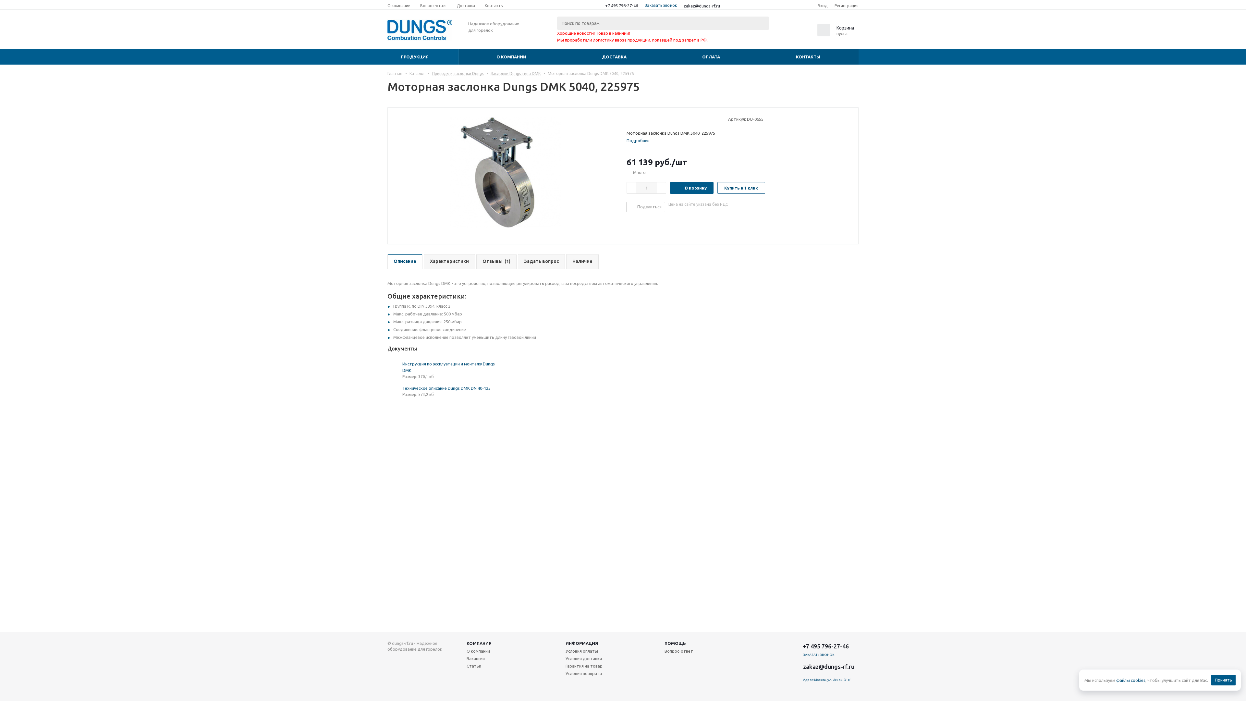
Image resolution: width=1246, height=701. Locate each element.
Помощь (675, 643)
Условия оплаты (582, 651)
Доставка (614, 57)
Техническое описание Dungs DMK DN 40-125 (446, 388)
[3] (642, 118)
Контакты (808, 57)
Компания (479, 643)
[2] (636, 118)
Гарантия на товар (584, 666)
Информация (582, 643)
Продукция (415, 57)
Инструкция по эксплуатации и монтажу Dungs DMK (448, 367)
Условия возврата (584, 673)
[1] (630, 118)
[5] (654, 118)
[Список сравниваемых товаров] (787, 32)
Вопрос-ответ (679, 651)
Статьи (474, 666)
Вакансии (476, 658)
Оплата (711, 57)
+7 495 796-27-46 (621, 5)
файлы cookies (1130, 680)
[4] (648, 118)
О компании (511, 57)
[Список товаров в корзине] (836, 34)
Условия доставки (584, 658)
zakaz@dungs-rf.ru (702, 6)
